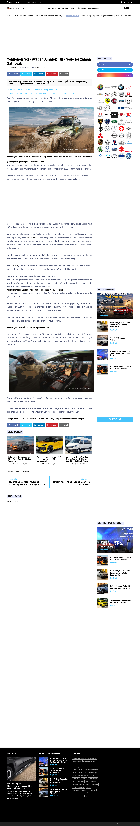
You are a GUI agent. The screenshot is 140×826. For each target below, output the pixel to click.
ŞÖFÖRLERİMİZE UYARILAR (89, 793)
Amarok (15, 266)
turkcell (85, 790)
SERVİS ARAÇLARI (77, 772)
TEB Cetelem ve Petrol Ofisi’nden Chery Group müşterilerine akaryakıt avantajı (42, 93)
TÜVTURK (84, 778)
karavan (95, 784)
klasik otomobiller (78, 787)
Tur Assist (76, 778)
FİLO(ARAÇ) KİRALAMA (79, 767)
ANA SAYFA (52, 8)
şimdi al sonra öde (91, 796)
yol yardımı (76, 793)
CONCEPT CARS (77, 761)
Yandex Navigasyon (78, 784)
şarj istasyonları (78, 796)
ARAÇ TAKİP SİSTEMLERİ (79, 758)
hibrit (88, 784)
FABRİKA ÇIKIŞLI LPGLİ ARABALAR (82, 764)
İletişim (40, 2)
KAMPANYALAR (63, 8)
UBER (74, 781)
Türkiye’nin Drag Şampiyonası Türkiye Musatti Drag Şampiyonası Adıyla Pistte (76, 16)
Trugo (92, 775)
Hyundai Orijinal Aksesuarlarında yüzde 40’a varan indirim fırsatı (19, 786)
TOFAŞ (74, 775)
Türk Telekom (93, 778)
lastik (88, 787)
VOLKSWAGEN (39, 67)
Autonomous (92, 758)
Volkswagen (32, 238)
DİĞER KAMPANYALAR (89, 761)
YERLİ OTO (93, 781)
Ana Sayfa (120, 824)
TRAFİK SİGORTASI (83, 775)
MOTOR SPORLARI (43, 16)
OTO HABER (110, 16)
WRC (87, 781)
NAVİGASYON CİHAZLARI (91, 769)
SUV (86, 772)
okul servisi (76, 790)
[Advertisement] (70, 35)
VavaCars (81, 781)
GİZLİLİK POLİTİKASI (92, 767)
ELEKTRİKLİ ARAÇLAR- (78, 8)
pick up (17, 471)
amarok (10, 471)
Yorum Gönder (12, 501)
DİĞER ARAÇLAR (93, 8)
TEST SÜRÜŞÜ (93, 772)
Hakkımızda (30, 2)
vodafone (93, 790)
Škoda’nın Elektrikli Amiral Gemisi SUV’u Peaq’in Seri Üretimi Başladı (38, 90)
